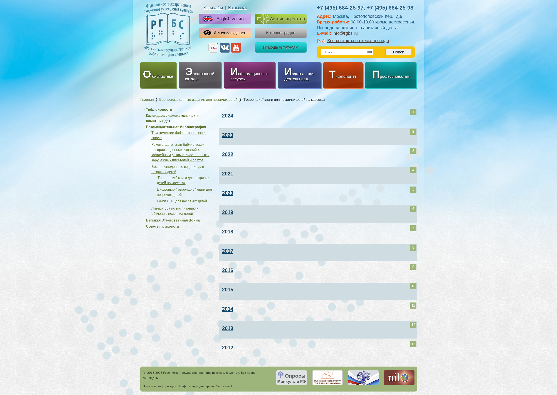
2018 (227, 232)
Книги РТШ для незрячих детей (182, 201)
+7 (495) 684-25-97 (340, 8)
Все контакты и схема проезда (358, 40)
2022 (227, 154)
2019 (227, 212)
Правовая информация (159, 386)
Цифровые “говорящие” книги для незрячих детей (184, 192)
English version (231, 18)
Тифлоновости (159, 109)
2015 (227, 290)
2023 (227, 135)
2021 (227, 174)
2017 (227, 251)
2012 (227, 347)
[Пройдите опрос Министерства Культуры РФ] (291, 377)
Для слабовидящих (229, 33)
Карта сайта (213, 8)
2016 (227, 270)
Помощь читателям (280, 47)
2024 (227, 116)
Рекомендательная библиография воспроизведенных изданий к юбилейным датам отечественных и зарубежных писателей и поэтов (180, 152)
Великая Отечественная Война (173, 220)
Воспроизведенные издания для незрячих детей (177, 169)
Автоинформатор (287, 18)
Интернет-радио (280, 33)
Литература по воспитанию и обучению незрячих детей (174, 211)
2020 (227, 193)
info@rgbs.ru (345, 33)
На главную (237, 8)
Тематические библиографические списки (179, 135)
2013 (227, 328)
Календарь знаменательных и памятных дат (172, 118)
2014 (227, 309)
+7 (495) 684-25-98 (390, 8)
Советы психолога (162, 226)
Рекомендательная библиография (176, 127)
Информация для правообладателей (205, 386)
